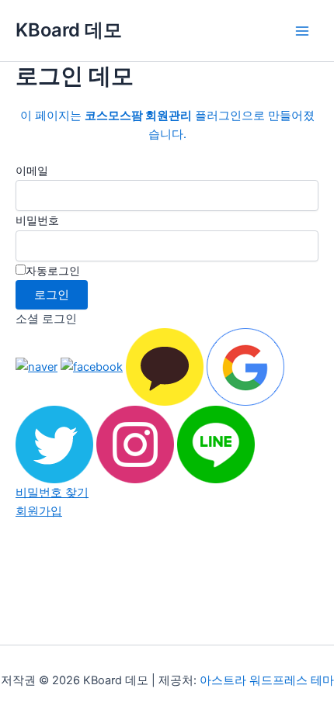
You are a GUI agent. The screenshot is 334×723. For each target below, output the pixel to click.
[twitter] (54, 444)
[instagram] (135, 444)
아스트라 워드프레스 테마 (267, 680)
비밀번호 (37, 220)
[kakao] (165, 366)
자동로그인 (53, 270)
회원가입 (39, 511)
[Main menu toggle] (302, 31)
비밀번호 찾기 (52, 493)
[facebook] (92, 366)
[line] (216, 444)
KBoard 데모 (69, 30)
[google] (245, 366)
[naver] (36, 366)
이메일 (32, 170)
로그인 (51, 295)
